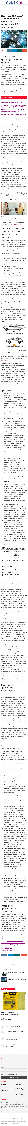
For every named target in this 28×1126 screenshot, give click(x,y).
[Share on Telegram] (14, 50)
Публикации (18, 1092)
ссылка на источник (16, 224)
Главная (3, 13)
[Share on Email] (24, 50)
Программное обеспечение (18, 1085)
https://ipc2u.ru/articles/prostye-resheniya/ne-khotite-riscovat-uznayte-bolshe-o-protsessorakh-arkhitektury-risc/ (13, 943)
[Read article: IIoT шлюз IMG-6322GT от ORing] (4, 974)
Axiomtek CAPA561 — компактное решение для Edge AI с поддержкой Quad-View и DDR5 (13, 106)
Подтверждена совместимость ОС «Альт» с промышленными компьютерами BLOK (12, 101)
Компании (3, 1084)
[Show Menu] (1, 2)
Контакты (10, 1116)
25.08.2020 (10, 27)
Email (2, 1067)
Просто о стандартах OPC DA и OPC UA (14, 1026)
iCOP (7, 755)
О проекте (3, 1116)
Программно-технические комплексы (4, 1090)
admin (3, 27)
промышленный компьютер (8, 950)
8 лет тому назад (12, 974)
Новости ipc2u (8, 948)
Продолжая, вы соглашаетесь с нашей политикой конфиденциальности (11, 1073)
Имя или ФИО (4, 1062)
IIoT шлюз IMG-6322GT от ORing (16, 972)
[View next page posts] (15, 119)
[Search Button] (26, 2)
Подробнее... (4, 1108)
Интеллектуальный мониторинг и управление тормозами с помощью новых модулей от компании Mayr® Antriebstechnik (11, 1016)
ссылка (5, 360)
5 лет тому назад (12, 982)
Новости (8, 13)
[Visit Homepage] (14, 2)
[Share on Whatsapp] (19, 50)
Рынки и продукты (20, 1094)
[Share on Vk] (9, 50)
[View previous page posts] (13, 119)
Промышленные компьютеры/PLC (19, 1089)
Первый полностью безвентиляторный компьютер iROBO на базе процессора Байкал (17, 979)
